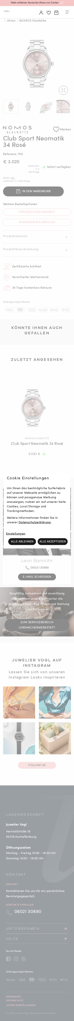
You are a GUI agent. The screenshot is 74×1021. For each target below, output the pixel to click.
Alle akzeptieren (52, 541)
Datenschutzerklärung (35, 522)
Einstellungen (15, 533)
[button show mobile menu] (67, 13)
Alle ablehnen (22, 541)
